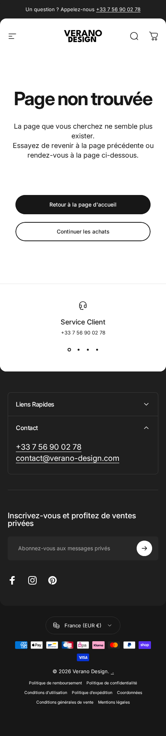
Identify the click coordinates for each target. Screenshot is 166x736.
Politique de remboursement (55, 683)
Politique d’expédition (92, 692)
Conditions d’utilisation (45, 692)
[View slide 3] (87, 349)
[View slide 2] (78, 349)
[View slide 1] (69, 349)
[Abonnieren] (144, 548)
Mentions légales (114, 702)
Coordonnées (129, 692)
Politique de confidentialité (111, 683)
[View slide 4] (97, 349)
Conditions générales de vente (64, 702)
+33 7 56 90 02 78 (118, 9)
